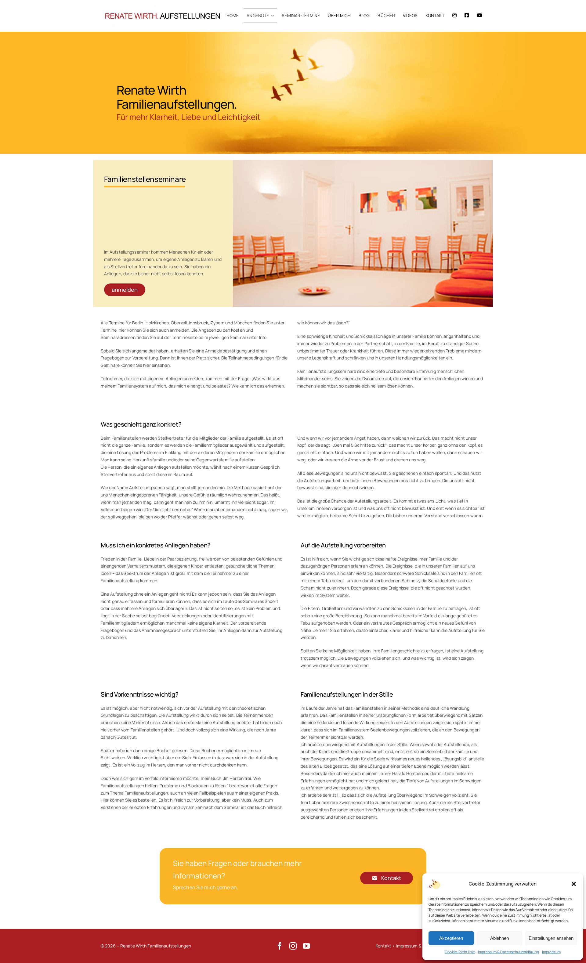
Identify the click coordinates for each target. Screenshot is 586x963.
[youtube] (306, 946)
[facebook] (279, 946)
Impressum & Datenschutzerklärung (508, 951)
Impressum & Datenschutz (422, 946)
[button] (574, 884)
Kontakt (383, 946)
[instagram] (293, 946)
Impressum (551, 951)
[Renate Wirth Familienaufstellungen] (162, 7)
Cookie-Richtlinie (460, 951)
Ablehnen (499, 938)
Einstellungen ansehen (551, 938)
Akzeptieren (451, 938)
